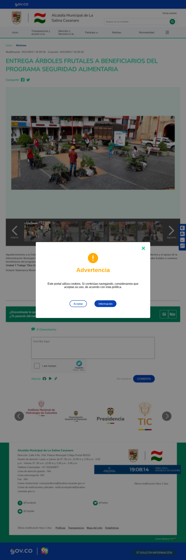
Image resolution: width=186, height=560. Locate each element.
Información (105, 303)
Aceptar (78, 303)
